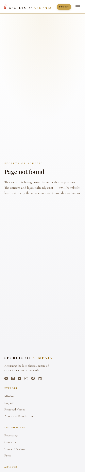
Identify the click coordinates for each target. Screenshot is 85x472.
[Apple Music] (13, 378)
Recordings (11, 435)
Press (7, 455)
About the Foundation (18, 416)
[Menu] (78, 6)
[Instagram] (26, 378)
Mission (9, 396)
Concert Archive (15, 449)
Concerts (10, 442)
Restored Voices (14, 409)
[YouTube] (19, 378)
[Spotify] (6, 378)
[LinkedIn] (40, 378)
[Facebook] (33, 378)
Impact (8, 403)
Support (64, 6)
